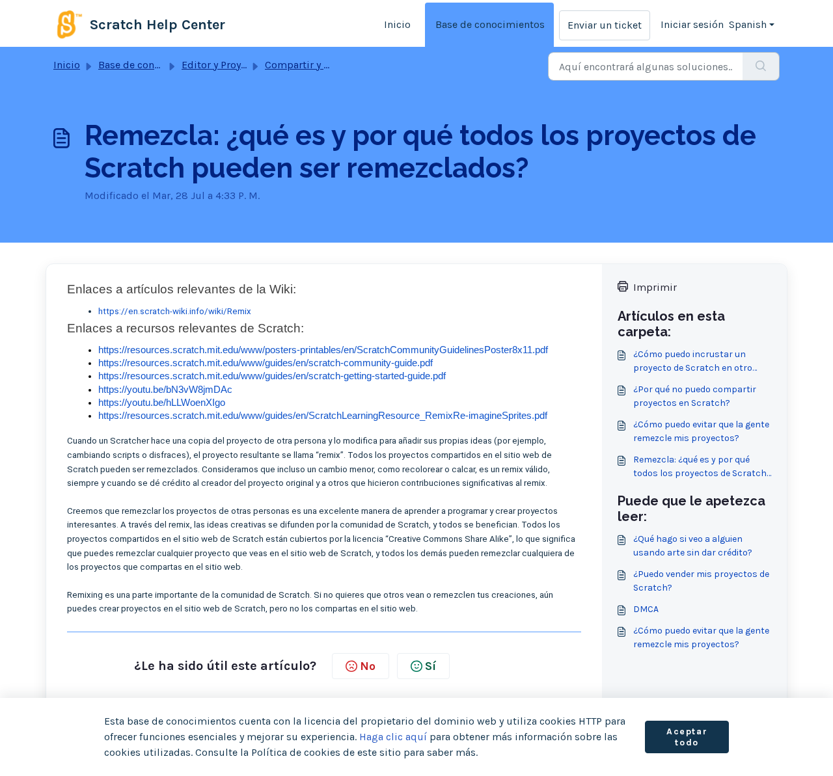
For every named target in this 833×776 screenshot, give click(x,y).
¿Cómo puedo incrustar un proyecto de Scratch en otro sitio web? (692, 362)
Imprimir (655, 287)
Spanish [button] (748, 24)
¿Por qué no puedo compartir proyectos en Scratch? (694, 396)
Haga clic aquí (393, 736)
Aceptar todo (686, 737)
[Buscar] (761, 66)
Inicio (397, 24)
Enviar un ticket (604, 25)
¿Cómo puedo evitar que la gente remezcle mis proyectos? (701, 431)
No (368, 666)
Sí (430, 666)
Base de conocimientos (490, 24)
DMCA (646, 609)
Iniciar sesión (692, 24)
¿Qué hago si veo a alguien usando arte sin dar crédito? (692, 545)
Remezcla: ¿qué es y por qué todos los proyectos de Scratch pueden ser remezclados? (700, 467)
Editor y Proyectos (224, 65)
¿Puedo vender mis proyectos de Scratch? (701, 581)
